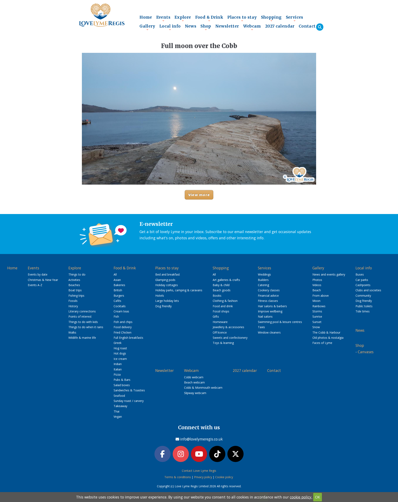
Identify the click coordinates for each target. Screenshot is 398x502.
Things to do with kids (83, 322)
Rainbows (318, 306)
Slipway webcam (195, 393)
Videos (316, 285)
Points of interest (80, 316)
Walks (72, 332)
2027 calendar (280, 26)
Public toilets (364, 306)
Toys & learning (223, 343)
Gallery (147, 27)
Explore (183, 18)
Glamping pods (165, 280)
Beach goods (222, 290)
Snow (316, 327)
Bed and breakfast (167, 274)
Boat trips (75, 290)
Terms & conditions (177, 477)
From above (320, 296)
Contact (307, 26)
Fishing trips (76, 296)
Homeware (220, 322)
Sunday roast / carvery (129, 401)
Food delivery (123, 327)
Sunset (317, 322)
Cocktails (120, 306)
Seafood (119, 396)
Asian (117, 280)
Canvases (366, 351)
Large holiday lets (167, 301)
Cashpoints (363, 285)
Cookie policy (224, 477)
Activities (74, 280)
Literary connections (82, 311)
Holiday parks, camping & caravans (178, 290)
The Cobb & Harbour (326, 332)
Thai (116, 411)
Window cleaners (269, 332)
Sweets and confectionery (230, 338)
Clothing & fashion (225, 301)
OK (317, 497)
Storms (317, 311)
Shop (205, 27)
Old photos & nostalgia (327, 338)
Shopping (271, 18)
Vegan (118, 417)
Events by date (37, 274)
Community (363, 296)
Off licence (220, 332)
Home (146, 17)
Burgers (119, 296)
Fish (116, 316)
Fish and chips (123, 322)
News (191, 26)
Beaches (74, 285)
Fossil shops (221, 311)
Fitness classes (268, 301)
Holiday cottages (166, 285)
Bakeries (119, 285)
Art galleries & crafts (226, 280)
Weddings (264, 274)
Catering (263, 285)
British (118, 290)
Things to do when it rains (85, 327)
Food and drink (223, 306)
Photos (317, 280)
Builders (263, 280)
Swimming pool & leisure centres (280, 322)
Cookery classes (269, 290)
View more (199, 194)
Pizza (117, 374)
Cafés (117, 301)
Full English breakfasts (128, 338)
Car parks (362, 280)
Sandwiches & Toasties (129, 390)
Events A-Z (35, 285)
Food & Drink (209, 18)
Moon (316, 301)
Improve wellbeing (270, 311)
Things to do (76, 274)
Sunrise (317, 316)
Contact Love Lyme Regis (199, 471)
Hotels (159, 296)
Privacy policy (203, 477)
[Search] (319, 27)
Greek (117, 343)
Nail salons (265, 316)
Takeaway (120, 406)
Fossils (73, 301)
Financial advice (268, 296)
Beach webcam (194, 382)
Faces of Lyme (322, 343)
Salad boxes (122, 385)
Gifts (216, 316)
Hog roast (120, 348)
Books (217, 296)
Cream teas (121, 311)
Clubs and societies (368, 290)
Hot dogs (120, 353)
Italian (118, 369)
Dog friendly (163, 306)
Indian (118, 364)
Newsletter (227, 26)
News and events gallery (328, 274)
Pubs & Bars (122, 380)
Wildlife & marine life (82, 338)
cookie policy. (301, 497)
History (73, 306)
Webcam (252, 27)
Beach (316, 290)
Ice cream (120, 359)
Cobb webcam (193, 377)
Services (294, 18)
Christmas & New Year (43, 280)
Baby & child (221, 285)
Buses (360, 274)
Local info (170, 27)
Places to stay (242, 18)
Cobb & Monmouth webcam (203, 388)
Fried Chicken (122, 332)
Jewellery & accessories (228, 327)
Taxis (261, 327)
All (115, 274)
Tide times (363, 311)
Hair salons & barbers (272, 306)
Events (163, 18)
